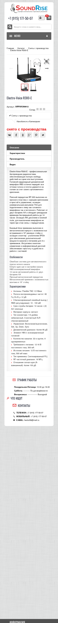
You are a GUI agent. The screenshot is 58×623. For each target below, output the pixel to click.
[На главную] (29, 8)
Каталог (21, 48)
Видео (13, 164)
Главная (10, 48)
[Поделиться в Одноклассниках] (22, 135)
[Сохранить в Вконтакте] (9, 135)
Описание (14, 147)
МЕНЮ (16, 36)
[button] (47, 61)
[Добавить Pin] (36, 135)
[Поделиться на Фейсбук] (16, 135)
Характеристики (17, 153)
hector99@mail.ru (31, 420)
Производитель (17, 158)
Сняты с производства (38, 48)
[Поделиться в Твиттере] (43, 135)
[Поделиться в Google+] (29, 135)
